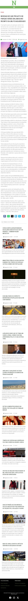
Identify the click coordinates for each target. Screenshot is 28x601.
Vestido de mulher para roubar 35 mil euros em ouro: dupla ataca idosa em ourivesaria (14, 473)
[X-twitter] (18, 597)
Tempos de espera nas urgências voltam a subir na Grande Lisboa (13, 441)
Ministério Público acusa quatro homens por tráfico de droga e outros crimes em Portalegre (13, 262)
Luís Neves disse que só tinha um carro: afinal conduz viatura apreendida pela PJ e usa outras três (13, 336)
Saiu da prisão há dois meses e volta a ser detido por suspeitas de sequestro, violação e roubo (13, 507)
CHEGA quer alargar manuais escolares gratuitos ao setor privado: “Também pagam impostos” (13, 231)
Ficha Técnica (4, 583)
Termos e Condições (20, 583)
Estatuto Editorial (5, 585)
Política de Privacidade (20, 585)
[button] (14, 7)
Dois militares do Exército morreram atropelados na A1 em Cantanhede (13, 298)
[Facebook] (10, 597)
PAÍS (2, 12)
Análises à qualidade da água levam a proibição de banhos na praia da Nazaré (13, 373)
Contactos (3, 587)
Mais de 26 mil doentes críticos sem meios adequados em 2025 (13, 545)
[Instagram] (14, 597)
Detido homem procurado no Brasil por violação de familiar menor (13, 408)
